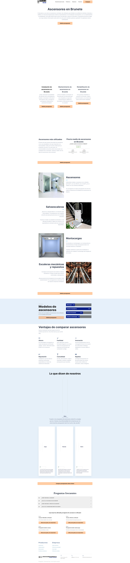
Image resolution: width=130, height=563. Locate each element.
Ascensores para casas (59, 1)
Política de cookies (56, 550)
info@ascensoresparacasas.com (87, 557)
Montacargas (41, 549)
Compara (88, 1)
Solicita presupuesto (65, 23)
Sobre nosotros (55, 545)
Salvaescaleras (41, 547)
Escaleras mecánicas (43, 550)
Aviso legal (54, 549)
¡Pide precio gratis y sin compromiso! (48, 522)
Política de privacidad (56, 547)
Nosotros (80, 1)
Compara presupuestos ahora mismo (65, 483)
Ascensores (41, 545)
